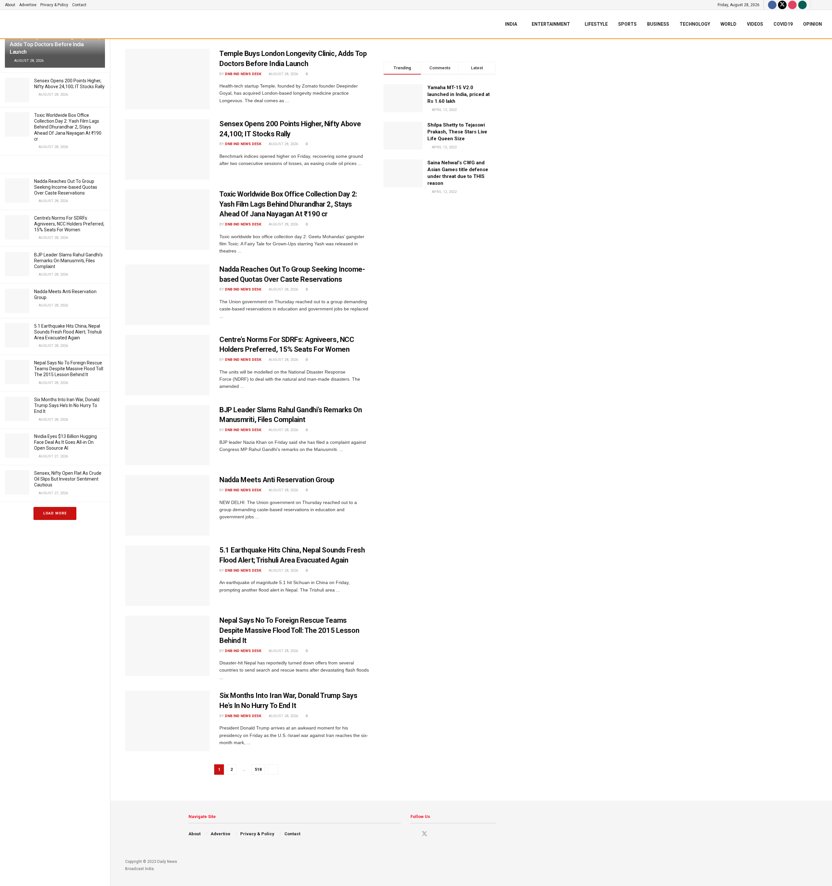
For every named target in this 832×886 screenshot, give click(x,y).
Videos (755, 24)
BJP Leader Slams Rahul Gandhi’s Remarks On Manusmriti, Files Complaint (68, 260)
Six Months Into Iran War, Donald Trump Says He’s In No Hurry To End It (66, 405)
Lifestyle (596, 24)
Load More (55, 513)
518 (258, 769)
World (728, 24)
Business (658, 24)
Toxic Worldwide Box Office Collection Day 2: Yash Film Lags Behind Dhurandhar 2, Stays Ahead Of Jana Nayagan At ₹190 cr (67, 127)
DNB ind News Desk (243, 74)
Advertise (27, 5)
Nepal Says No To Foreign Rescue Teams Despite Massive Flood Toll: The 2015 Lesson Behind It (69, 368)
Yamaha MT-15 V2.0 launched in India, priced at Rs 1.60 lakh (458, 94)
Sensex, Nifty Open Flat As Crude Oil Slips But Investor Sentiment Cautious (67, 478)
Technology (695, 24)
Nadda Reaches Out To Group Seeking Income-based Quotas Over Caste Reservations (65, 187)
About (10, 5)
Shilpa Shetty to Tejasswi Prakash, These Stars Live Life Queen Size (457, 132)
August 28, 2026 (283, 74)
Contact (79, 5)
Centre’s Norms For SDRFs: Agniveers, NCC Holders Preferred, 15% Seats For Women (69, 223)
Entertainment (551, 24)
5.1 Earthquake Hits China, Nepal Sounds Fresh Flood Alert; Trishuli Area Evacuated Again (68, 331)
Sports (627, 24)
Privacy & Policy (54, 5)
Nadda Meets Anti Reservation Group (276, 480)
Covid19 (783, 24)
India (511, 24)
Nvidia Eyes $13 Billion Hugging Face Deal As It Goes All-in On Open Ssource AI (65, 442)
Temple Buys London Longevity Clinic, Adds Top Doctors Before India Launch (55, 44)
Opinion (812, 24)
